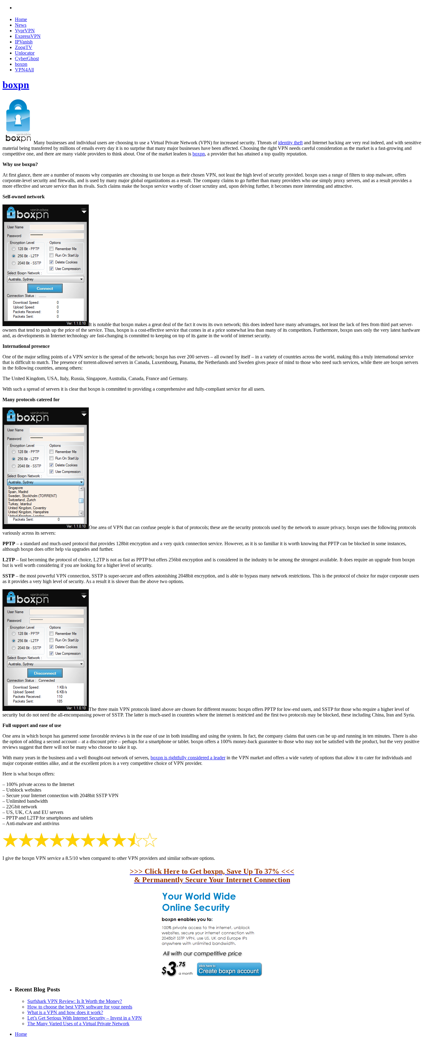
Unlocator (24, 53)
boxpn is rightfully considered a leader (188, 757)
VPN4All (24, 69)
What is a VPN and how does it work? (65, 1012)
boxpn (21, 64)
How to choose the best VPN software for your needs (79, 1006)
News (20, 25)
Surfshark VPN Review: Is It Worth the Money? (74, 1001)
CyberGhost (27, 58)
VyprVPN (25, 30)
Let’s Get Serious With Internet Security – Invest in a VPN (84, 1018)
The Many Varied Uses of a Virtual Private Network (78, 1023)
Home (21, 19)
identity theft (290, 142)
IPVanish (24, 41)
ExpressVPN (28, 36)
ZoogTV (23, 47)
